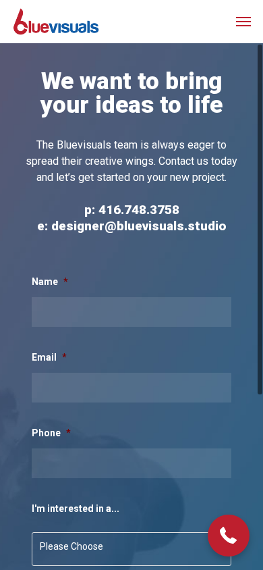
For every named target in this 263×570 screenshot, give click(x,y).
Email (49, 357)
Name (50, 281)
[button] (229, 536)
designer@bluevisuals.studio (139, 226)
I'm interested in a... (75, 508)
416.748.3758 (138, 209)
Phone (51, 433)
